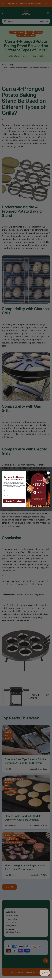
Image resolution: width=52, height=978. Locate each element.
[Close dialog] (48, 472)
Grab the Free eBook (14, 501)
